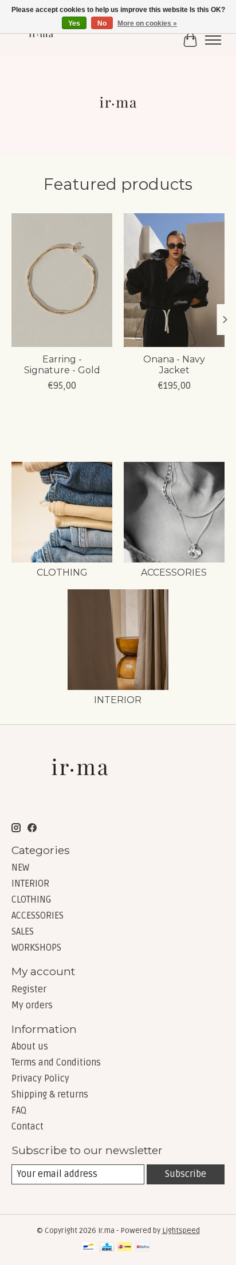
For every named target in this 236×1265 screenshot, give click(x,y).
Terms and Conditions (56, 1062)
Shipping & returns (49, 1094)
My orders (32, 1005)
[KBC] (107, 1248)
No (102, 23)
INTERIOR (117, 700)
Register (28, 989)
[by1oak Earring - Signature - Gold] (61, 280)
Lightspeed (181, 1230)
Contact (27, 1126)
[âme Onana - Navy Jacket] (174, 280)
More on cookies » (147, 23)
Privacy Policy (40, 1078)
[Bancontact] (88, 1248)
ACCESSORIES (174, 572)
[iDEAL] (124, 1248)
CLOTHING (62, 572)
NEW (20, 867)
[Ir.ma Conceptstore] (41, 39)
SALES (22, 931)
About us (29, 1046)
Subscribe (185, 1174)
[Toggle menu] (213, 40)
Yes (74, 23)
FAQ (18, 1110)
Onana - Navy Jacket (174, 365)
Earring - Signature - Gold (62, 365)
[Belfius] (143, 1248)
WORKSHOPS (36, 947)
